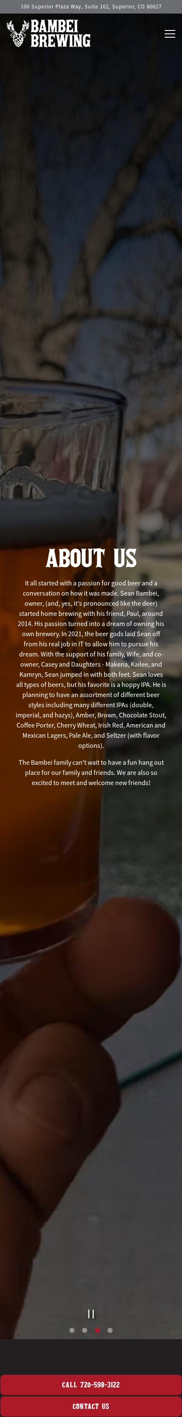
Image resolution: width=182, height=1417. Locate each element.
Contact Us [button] (91, 1406)
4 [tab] (110, 1345)
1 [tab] (72, 1345)
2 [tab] (84, 1345)
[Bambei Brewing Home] (48, 32)
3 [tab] (97, 1345)
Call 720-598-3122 (91, 1384)
